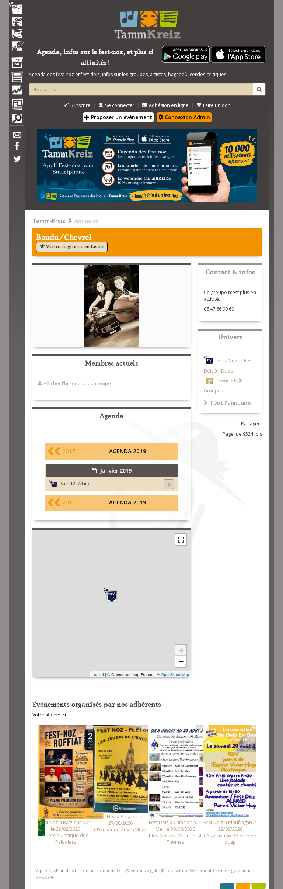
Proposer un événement (187, 870)
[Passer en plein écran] (180, 539)
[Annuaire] (16, 78)
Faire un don (217, 105)
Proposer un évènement (121, 117)
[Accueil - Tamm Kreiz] (147, 22)
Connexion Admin (186, 117)
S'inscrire (80, 105)
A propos (45, 870)
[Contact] (16, 137)
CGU (120, 870)
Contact (88, 870)
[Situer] (169, 484)
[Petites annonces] (16, 120)
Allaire (84, 483)
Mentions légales (143, 870)
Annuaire (86, 220)
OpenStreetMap (175, 674)
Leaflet (98, 674)
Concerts (228, 380)
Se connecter (119, 105)
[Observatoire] (16, 91)
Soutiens (106, 870)
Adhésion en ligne (169, 105)
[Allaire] (111, 595)
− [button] (181, 661)
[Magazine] (16, 105)
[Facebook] (16, 149)
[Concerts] (16, 22)
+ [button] (181, 650)
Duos (226, 371)
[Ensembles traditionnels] (16, 43)
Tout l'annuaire (230, 402)
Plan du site (67, 870)
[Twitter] (16, 163)
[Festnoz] (16, 8)
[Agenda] (16, 64)
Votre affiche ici (49, 715)
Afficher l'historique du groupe (77, 383)
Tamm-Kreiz (48, 220)
